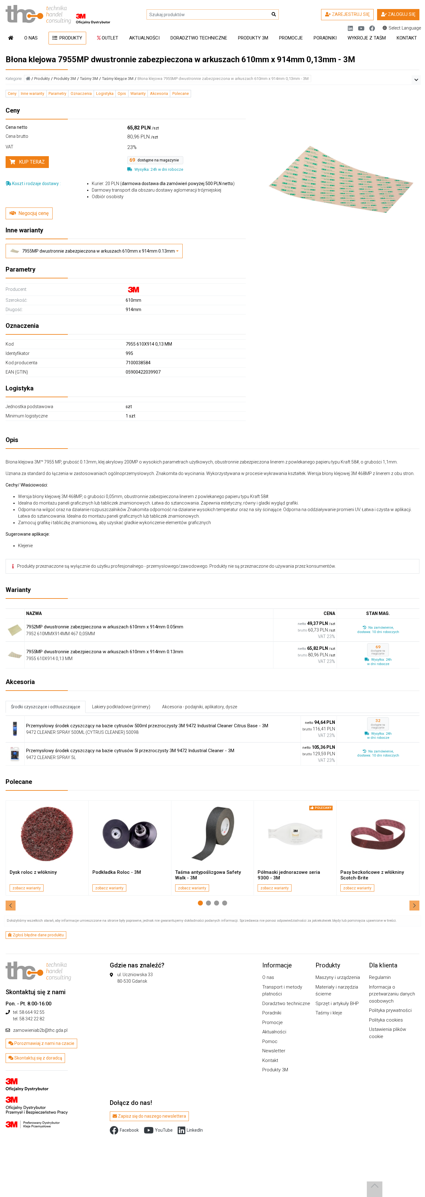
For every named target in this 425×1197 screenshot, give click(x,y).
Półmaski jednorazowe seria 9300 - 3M (289, 875)
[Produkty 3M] (37, 1099)
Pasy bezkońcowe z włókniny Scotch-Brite (372, 875)
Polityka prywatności (390, 1010)
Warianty (138, 93)
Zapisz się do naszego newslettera (151, 1116)
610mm (133, 300)
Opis (122, 93)
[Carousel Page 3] (216, 903)
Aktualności (144, 38)
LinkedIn (195, 1130)
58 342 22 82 (31, 1018)
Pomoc (270, 1041)
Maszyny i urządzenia (337, 977)
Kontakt (407, 38)
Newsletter (273, 1051)
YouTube (164, 1130)
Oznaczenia (81, 93)
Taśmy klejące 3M (117, 78)
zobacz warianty (26, 888)
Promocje (291, 38)
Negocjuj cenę (33, 213)
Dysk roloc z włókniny (33, 872)
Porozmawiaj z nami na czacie (43, 1043)
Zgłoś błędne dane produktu (38, 935)
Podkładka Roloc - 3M (116, 872)
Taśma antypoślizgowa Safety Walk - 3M (208, 875)
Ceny (12, 93)
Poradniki (325, 38)
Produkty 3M (253, 38)
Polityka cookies (386, 1020)
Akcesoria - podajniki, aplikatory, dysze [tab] (199, 706)
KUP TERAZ (31, 162)
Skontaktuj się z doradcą (37, 1057)
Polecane (180, 93)
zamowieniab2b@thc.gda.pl (40, 1030)
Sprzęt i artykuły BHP (337, 1003)
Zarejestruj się (350, 14)
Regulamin (380, 977)
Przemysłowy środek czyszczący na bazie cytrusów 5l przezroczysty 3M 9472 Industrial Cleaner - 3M (130, 750)
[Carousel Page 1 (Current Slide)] (200, 903)
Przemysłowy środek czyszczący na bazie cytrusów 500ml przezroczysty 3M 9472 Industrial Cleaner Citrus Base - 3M (147, 726)
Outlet (109, 38)
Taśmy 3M (89, 78)
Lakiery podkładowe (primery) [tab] (121, 706)
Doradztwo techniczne (198, 38)
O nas (31, 38)
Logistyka (105, 93)
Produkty (70, 38)
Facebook (129, 1130)
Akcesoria (159, 93)
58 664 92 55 (31, 1012)
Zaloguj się (401, 14)
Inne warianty (32, 93)
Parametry (57, 93)
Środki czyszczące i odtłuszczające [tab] (45, 706)
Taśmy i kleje (328, 1013)
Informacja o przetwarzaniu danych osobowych (392, 994)
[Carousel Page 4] (224, 903)
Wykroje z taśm (367, 38)
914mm (133, 309)
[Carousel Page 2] (208, 903)
